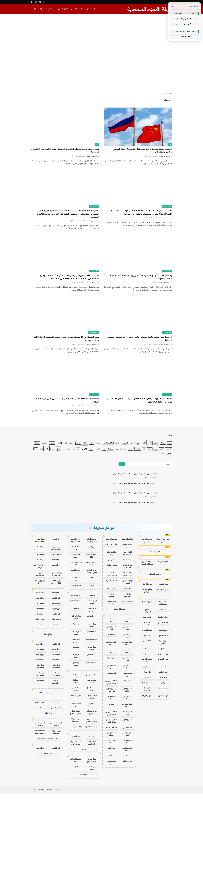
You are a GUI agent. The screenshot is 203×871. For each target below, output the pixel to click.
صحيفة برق (147, 584)
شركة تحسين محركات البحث (147, 563)
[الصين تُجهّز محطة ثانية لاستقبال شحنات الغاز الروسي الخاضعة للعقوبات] (138, 127)
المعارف (163, 667)
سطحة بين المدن (91, 681)
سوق (117, 449)
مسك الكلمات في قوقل (163, 603)
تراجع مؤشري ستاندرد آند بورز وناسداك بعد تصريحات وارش (135, 474)
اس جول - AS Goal (40, 582)
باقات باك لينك (111, 544)
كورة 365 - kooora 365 (56, 582)
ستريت (123, 449)
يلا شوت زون (56, 708)
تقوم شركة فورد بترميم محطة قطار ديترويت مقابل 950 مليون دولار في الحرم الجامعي (139, 400)
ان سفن (163, 609)
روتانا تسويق (163, 654)
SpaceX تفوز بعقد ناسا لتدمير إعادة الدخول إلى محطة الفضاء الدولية (139, 339)
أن (149, 442)
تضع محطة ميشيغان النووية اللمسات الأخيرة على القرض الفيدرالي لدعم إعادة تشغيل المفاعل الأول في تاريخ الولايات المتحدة (68, 214)
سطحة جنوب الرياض (91, 696)
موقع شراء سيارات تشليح (75, 712)
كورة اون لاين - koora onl (56, 574)
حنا (127, 756)
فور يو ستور (111, 673)
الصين (59, 443)
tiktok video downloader (40, 732)
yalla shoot (75, 595)
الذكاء (85, 443)
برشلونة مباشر (75, 600)
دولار (131, 448)
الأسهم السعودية (47, 9)
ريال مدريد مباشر (92, 609)
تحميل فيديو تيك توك (40, 724)
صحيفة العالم (119, 609)
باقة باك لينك (163, 562)
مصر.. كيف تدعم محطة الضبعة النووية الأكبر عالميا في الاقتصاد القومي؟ (65, 151)
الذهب (78, 443)
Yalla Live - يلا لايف (40, 566)
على (97, 448)
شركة (110, 448)
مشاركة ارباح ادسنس (147, 540)
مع (58, 448)
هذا (41, 449)
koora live (40, 554)
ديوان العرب (75, 570)
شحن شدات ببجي (127, 713)
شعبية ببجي (127, 727)
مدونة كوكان (147, 630)
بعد (155, 448)
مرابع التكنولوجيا (147, 610)
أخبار (35, 9)
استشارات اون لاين (146, 660)
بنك (144, 449)
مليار (52, 449)
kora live (40, 593)
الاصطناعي (107, 443)
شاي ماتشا (127, 761)
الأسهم (125, 442)
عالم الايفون (163, 630)
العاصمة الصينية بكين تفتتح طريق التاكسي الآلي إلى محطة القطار (67, 400)
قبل (78, 449)
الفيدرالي (44, 443)
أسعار (163, 443)
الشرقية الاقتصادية (147, 623)
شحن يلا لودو (127, 720)
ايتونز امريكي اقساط (111, 697)
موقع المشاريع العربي (127, 582)
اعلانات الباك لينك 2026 (127, 574)
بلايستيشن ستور (127, 734)
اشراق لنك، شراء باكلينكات (127, 553)
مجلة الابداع (147, 654)
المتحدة (168, 449)
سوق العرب (91, 547)
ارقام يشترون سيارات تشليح (91, 720)
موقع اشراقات (163, 589)
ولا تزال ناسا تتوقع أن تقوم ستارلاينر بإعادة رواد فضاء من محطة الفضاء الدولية (138, 277)
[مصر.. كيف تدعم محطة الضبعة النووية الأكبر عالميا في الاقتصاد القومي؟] (65, 127)
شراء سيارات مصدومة (76, 720)
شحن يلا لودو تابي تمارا (111, 690)
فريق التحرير (163, 156)
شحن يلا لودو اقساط (111, 643)
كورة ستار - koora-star (40, 540)
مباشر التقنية (147, 683)
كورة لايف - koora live (56, 666)
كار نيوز (147, 635)
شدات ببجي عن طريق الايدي (111, 682)
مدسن (146, 648)
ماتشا (111, 756)
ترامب (137, 449)
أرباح (169, 443)
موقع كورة (48, 634)
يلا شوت (92, 595)
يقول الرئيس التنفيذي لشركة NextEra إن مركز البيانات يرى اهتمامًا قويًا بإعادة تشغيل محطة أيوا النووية (141, 212)
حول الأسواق (92, 9)
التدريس (111, 560)
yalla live (83, 774)
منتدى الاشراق (111, 565)
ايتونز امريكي (111, 634)
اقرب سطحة (76, 695)
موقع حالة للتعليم (111, 595)
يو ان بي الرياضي (127, 595)
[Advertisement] (101, 53)
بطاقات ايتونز (111, 727)
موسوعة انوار (163, 696)
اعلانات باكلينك (75, 585)
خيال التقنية (163, 617)
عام (104, 449)
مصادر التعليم (111, 581)
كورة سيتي (75, 736)
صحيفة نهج (163, 635)
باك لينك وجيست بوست (111, 574)
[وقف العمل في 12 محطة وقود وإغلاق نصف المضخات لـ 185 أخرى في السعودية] (65, 315)
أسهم (155, 443)
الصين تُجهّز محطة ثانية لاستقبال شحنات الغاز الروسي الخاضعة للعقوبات (142, 151)
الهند (161, 449)
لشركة (68, 449)
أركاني (163, 683)
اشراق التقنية (147, 602)
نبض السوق (63, 9)
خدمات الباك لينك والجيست (92, 540)
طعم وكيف (163, 677)
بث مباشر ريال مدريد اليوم (75, 742)
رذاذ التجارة (146, 672)
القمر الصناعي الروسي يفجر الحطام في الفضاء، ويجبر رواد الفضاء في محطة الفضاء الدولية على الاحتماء (68, 277)
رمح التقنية (163, 672)
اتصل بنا (34, 789)
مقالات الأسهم (77, 9)
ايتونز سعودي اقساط (127, 643)
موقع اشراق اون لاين (147, 590)
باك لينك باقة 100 (91, 555)
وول (35, 449)
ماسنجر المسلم (155, 574)
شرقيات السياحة (147, 689)
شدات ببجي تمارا (111, 620)
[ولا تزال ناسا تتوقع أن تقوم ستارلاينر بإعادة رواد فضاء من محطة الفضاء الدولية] (138, 253)
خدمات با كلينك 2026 (76, 563)
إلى (144, 442)
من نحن (57, 789)
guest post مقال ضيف (75, 540)
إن (138, 443)
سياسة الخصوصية (45, 789)
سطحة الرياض (91, 675)
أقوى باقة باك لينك (91, 563)
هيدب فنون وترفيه (111, 602)
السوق (65, 443)
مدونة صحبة (163, 688)
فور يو (111, 704)
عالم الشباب (155, 552)
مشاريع (92, 578)
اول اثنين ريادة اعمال (163, 540)
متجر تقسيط (111, 658)
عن (91, 449)
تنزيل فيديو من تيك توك (56, 724)
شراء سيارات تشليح (92, 712)
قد (73, 449)
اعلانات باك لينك (75, 579)
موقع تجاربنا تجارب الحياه (92, 571)
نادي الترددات (163, 659)
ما (63, 449)
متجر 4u (127, 681)
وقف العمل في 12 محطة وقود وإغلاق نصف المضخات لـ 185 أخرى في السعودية (65, 339)
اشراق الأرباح (147, 696)
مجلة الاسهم (163, 622)
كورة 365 (91, 736)
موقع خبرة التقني (163, 642)
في (84, 448)
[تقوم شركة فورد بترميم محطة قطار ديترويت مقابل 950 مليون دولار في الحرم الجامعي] (138, 376)
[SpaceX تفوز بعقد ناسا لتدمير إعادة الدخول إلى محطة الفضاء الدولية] (138, 315)
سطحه (75, 675)
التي (91, 443)
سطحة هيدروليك (75, 681)
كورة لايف (56, 598)
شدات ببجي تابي (111, 628)
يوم (163, 453)
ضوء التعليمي (163, 584)
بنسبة (150, 449)
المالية (37, 443)
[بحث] (32, 2)
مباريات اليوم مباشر (92, 601)
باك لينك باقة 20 (75, 548)
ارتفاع (133, 443)
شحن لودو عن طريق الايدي (111, 721)
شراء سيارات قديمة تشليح (83, 726)
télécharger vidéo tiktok (48, 738)
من (46, 448)
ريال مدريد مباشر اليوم (91, 760)
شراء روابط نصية (127, 545)
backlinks (127, 560)
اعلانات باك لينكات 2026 (48, 693)
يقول (169, 453)
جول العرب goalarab (91, 742)
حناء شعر (111, 748)
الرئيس (72, 443)
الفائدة (52, 443)
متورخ (163, 648)
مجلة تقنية (111, 588)
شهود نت (146, 677)
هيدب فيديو (147, 667)
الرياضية (91, 585)
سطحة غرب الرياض (75, 689)
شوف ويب (147, 617)
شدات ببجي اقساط (127, 620)
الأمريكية (116, 443)
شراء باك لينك (127, 539)
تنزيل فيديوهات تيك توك (56, 732)
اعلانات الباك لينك (111, 553)
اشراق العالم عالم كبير (127, 566)
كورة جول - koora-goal (56, 548)
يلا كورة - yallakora (40, 574)
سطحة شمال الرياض (91, 689)
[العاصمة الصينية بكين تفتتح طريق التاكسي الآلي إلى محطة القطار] (65, 376)
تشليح (91, 703)
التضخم (98, 443)
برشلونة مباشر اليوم (75, 760)
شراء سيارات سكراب (76, 704)
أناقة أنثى (147, 641)
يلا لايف (83, 749)
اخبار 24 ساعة (127, 601)
